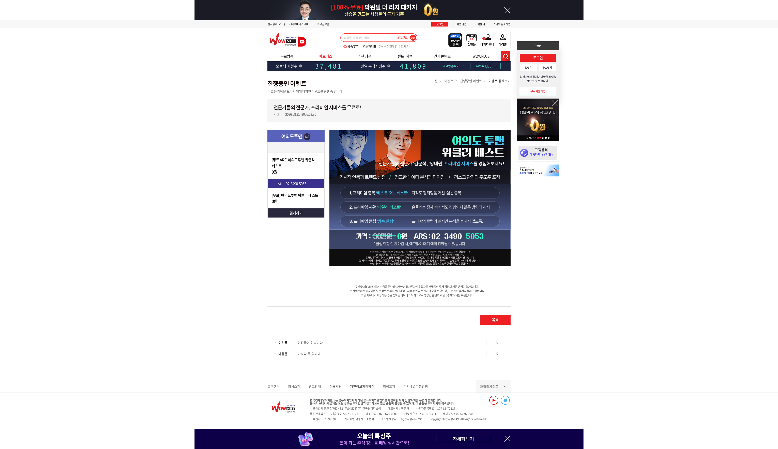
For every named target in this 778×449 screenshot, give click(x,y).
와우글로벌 (323, 24)
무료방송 (286, 56)
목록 (495, 319)
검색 (505, 56)
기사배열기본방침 (416, 386)
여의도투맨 (291, 136)
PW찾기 (547, 67)
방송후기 (353, 46)
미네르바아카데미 (299, 24)
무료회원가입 (537, 91)
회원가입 (461, 24)
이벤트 (448, 80)
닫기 (554, 103)
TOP (538, 46)
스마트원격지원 (502, 24)
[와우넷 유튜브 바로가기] (493, 400)
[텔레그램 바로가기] (505, 400)
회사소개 (294, 386)
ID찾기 (528, 67)
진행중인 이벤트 (471, 80)
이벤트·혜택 (403, 56)
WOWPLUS (480, 56)
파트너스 (325, 56)
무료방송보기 (451, 66)
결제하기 (296, 213)
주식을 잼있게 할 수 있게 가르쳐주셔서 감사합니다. (389, 46)
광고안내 (315, 386)
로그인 (440, 24)
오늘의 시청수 (287, 66)
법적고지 (389, 386)
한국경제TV (273, 24)
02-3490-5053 (296, 183)
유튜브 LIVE (483, 66)
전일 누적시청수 (373, 66)
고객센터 (480, 24)
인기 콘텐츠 (442, 56)
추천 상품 (364, 56)
